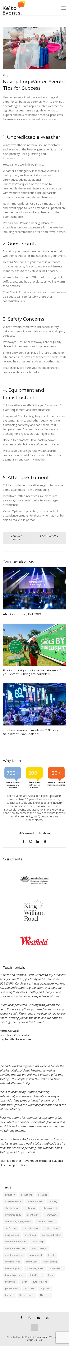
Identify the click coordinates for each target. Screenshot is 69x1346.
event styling (50, 1261)
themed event (26, 1295)
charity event (12, 1208)
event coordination (51, 1235)
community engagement (18, 1221)
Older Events (47, 536)
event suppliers (13, 1268)
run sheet (29, 1288)
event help (38, 1241)
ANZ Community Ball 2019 (22, 614)
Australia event (35, 1201)
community (51, 1215)
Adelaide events (13, 1201)
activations (26, 1194)
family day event (35, 1268)
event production (14, 1255)
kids (50, 1275)
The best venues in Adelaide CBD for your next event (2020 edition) (33, 732)
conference (11, 1228)
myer (24, 1281)
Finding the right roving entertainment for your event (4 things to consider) (33, 672)
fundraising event (14, 1275)
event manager (39, 1248)
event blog (30, 1235)
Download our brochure (35, 833)
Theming (44, 1295)
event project (35, 1255)
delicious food (12, 1235)
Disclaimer (41, 1336)
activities (42, 1194)
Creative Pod (34, 1339)
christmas (30, 1208)
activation (10, 1194)
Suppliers (45, 1288)
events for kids (12, 1261)
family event (56, 1268)
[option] (34, 879)
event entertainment (15, 1241)
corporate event (31, 1228)
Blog (5, 75)
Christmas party (13, 1215)
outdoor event (40, 1281)
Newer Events (16, 537)
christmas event (49, 1208)
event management (15, 1248)
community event (46, 1221)
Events (51, 1255)
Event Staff (31, 1261)
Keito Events (36, 1275)
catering (53, 1201)
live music (10, 1281)
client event (33, 1215)
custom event (51, 1228)
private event (11, 1288)
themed (9, 1295)
